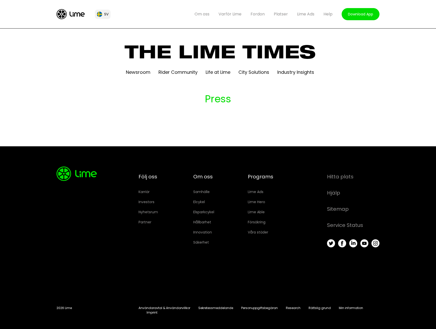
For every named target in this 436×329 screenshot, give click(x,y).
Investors (146, 201)
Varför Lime (230, 14)
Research (293, 308)
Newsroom (138, 72)
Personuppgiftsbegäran (259, 308)
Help (328, 14)
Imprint (152, 312)
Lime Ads (305, 14)
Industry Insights (295, 72)
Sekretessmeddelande (215, 308)
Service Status (345, 225)
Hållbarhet (202, 222)
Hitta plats (340, 176)
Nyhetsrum (148, 212)
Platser (281, 14)
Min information (351, 308)
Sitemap (338, 209)
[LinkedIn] (353, 243)
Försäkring (256, 222)
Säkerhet (201, 242)
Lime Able (256, 212)
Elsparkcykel (203, 212)
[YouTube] (364, 243)
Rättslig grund (320, 308)
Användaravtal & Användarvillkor (164, 308)
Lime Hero (256, 201)
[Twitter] (331, 243)
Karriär (144, 191)
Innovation (202, 232)
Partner (145, 222)
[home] (71, 14)
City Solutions (253, 72)
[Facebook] (342, 243)
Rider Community (178, 72)
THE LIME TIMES (220, 54)
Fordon (258, 14)
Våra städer (258, 232)
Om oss (202, 14)
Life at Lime (218, 72)
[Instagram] (375, 243)
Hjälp (333, 192)
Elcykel (199, 201)
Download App (360, 14)
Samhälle (201, 191)
